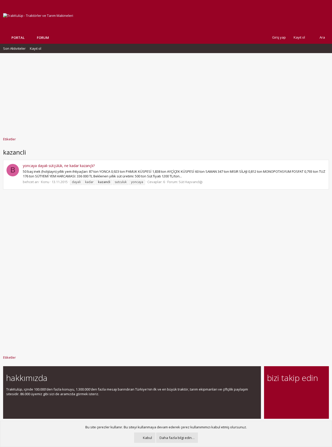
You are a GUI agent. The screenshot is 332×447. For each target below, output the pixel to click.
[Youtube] (270, 403)
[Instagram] (279, 392)
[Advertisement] (166, 92)
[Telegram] (306, 392)
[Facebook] (270, 392)
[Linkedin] (288, 392)
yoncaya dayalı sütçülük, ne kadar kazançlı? (59, 165)
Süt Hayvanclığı (191, 181)
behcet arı (31, 181)
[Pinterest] (297, 392)
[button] (53, 37)
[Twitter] (316, 392)
